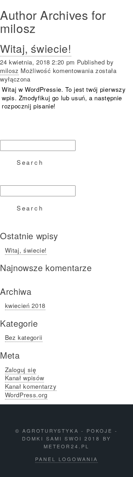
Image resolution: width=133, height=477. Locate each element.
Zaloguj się (20, 369)
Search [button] (30, 162)
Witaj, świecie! (35, 48)
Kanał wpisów (24, 377)
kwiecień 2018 (25, 305)
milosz (9, 70)
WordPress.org (26, 394)
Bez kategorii (24, 337)
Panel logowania (66, 458)
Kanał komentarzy (31, 386)
